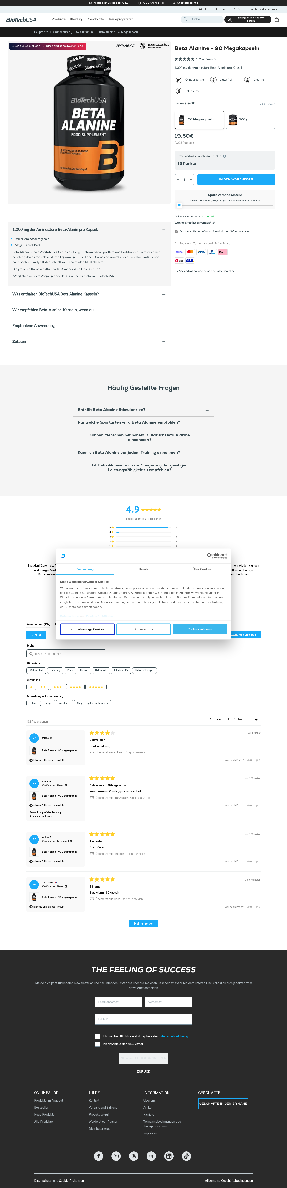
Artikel (202, 9)
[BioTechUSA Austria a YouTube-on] (133, 1159)
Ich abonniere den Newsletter (123, 1044)
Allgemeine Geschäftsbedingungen (229, 1181)
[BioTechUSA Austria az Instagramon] (116, 1159)
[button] (196, 61)
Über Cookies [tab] (202, 569)
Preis (70, 670)
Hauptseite (41, 32)
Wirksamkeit (36, 670)
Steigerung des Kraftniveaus (92, 703)
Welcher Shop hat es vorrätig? (193, 222)
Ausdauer (64, 703)
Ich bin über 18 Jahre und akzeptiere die (145, 1036)
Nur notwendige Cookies (87, 629)
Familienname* (108, 1002)
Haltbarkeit (101, 670)
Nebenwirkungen (144, 670)
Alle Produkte (43, 1121)
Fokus (33, 703)
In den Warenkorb (236, 179)
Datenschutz (69, 616)
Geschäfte (209, 1092)
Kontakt (94, 1100)
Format (84, 670)
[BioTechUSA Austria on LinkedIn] (169, 1159)
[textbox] (66, 653)
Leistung (55, 670)
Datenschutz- (43, 1181)
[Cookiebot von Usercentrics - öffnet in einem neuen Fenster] (210, 556)
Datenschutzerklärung (173, 1036)
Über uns (150, 1100)
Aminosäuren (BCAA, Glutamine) (73, 32)
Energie (48, 703)
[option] (89, 122)
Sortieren (216, 719)
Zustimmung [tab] (85, 569)
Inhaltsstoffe (121, 670)
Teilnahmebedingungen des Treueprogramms (162, 1124)
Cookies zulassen (200, 629)
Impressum (151, 1133)
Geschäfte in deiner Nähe (223, 1104)
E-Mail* (103, 1019)
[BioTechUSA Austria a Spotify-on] (151, 1159)
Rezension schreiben (244, 635)
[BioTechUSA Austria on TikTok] (186, 1159)
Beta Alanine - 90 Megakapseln (59, 750)
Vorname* (155, 1002)
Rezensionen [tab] (38, 625)
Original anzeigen (136, 752)
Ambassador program (264, 9)
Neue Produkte (44, 1114)
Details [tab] (143, 569)
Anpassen (141, 629)
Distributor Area (99, 1128)
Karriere (238, 9)
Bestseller (41, 1107)
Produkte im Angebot (48, 1100)
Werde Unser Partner (103, 1121)
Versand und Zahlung (103, 1107)
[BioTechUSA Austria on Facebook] (98, 1159)
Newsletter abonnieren (144, 1058)
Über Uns (219, 9)
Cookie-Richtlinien (99, 616)
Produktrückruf (99, 1114)
